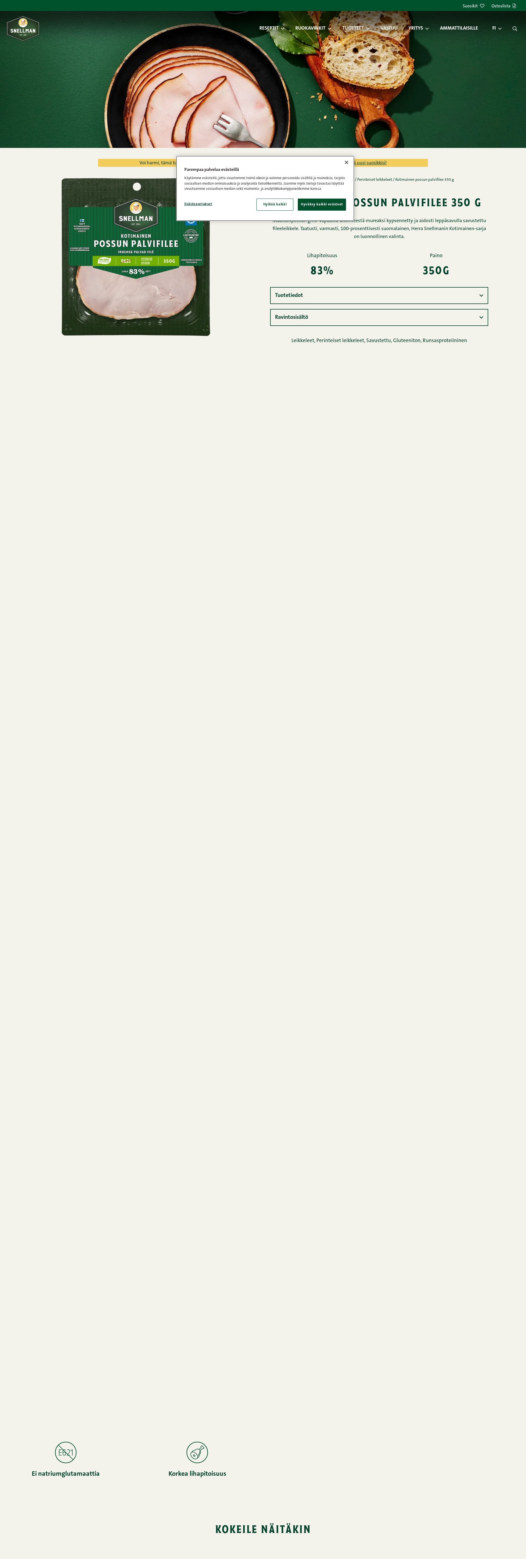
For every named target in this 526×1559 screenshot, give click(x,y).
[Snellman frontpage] (23, 28)
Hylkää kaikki (275, 204)
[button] (285, 28)
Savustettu (378, 340)
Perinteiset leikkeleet (374, 180)
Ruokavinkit (310, 28)
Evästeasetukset (198, 204)
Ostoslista (500, 6)
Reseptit (269, 28)
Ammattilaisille (459, 28)
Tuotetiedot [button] (289, 295)
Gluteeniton (407, 340)
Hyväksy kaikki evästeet (322, 204)
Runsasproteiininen (445, 340)
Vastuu (389, 28)
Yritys (415, 28)
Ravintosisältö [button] (291, 317)
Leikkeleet (302, 340)
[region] (265, 188)
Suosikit (470, 6)
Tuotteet (353, 28)
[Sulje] (347, 162)
